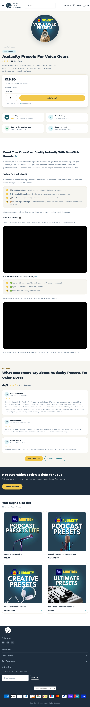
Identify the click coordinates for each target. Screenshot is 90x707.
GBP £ (66, 5)
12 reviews (18, 61)
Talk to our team (12, 487)
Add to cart (52, 98)
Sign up (34, 677)
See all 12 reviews (55, 459)
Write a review (34, 459)
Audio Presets (9, 47)
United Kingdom (44, 688)
